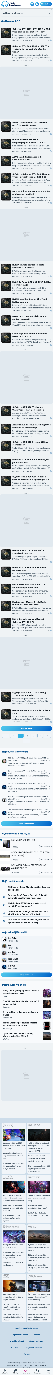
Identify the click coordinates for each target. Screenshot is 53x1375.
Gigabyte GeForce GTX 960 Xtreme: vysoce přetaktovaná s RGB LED (31, 175)
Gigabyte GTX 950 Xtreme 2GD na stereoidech (30, 443)
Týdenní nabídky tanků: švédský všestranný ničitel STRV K (18, 1034)
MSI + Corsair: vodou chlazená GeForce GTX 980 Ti (28, 620)
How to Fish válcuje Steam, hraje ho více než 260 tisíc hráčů (13, 1155)
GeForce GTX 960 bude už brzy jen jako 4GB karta (30, 461)
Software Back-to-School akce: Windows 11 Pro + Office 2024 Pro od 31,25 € (38, 1317)
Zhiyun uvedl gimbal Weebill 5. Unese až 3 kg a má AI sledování (39, 1307)
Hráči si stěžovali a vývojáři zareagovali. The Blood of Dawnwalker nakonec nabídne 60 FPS (38, 1147)
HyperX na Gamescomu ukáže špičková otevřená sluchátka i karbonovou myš (13, 1198)
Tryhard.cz (7, 1018)
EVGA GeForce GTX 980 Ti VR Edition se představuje (31, 283)
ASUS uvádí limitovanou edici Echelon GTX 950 (27, 158)
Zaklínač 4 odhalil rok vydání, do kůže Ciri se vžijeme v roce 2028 (11, 1307)
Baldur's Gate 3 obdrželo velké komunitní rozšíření (38, 1214)
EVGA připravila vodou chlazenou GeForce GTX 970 (29, 335)
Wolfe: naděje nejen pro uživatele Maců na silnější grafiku (29, 123)
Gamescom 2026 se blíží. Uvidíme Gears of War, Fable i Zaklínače (14, 1145)
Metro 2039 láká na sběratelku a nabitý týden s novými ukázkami (13, 1297)
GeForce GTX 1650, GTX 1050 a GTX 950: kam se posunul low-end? (31, 30)
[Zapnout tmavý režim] (37, 4)
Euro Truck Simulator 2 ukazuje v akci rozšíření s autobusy (13, 1317)
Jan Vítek (16, 40)
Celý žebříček (26, 975)
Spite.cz (6, 996)
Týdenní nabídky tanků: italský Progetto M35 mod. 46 (38, 1267)
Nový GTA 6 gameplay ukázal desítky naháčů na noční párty (21, 992)
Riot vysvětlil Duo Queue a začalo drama (13, 1263)
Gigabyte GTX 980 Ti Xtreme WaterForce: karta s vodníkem (28, 408)
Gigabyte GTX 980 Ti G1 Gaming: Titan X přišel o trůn (29, 694)
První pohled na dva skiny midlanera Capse (20, 1013)
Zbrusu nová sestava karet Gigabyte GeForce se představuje (31, 426)
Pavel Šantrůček (18, 418)
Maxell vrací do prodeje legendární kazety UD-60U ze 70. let (20, 1024)
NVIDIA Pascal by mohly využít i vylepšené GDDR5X (28, 551)
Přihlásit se (46, 4)
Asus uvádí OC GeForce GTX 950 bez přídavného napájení (31, 192)
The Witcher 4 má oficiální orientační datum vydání (21, 1002)
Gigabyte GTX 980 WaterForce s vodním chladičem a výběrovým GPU (31, 478)
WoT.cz (6, 1039)
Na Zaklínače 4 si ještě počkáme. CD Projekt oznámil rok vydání (37, 1158)
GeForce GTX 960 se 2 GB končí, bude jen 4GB (29, 569)
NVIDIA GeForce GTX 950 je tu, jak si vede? (31, 711)
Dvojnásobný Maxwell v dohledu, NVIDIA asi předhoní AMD (29, 603)
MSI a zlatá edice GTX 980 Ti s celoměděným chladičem (28, 586)
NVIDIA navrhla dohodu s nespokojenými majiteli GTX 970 (29, 141)
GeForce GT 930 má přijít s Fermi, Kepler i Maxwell (30, 317)
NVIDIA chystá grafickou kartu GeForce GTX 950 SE (28, 266)
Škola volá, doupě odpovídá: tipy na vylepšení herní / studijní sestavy (14, 1166)
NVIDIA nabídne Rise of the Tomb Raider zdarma (29, 300)
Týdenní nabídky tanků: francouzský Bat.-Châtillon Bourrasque (38, 1257)
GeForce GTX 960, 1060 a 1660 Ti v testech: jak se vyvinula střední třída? (30, 49)
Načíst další (26, 728)
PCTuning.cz (8, 1028)
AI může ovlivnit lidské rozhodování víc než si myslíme (11, 1218)
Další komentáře (26, 824)
